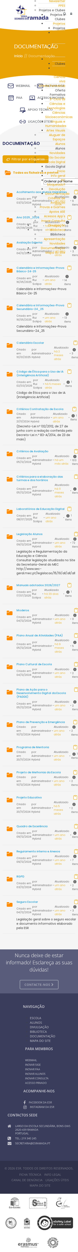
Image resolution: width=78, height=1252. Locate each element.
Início (61, 171)
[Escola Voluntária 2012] (63, 1203)
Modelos (22, 610)
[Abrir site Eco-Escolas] (14, 1203)
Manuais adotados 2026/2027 (38, 585)
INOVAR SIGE (33, 1065)
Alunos (60, 144)
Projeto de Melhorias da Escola (38, 772)
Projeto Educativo (29, 797)
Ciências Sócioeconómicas (59, 114)
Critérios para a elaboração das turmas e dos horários (39, 478)
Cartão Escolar (54, 157)
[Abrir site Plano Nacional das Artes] (53, 1242)
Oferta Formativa (52, 86)
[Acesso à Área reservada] (71, 13)
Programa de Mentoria (32, 747)
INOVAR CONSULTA (37, 1078)
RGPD (20, 876)
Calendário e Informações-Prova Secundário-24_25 (40, 307)
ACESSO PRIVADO (36, 1083)
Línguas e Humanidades (55, 123)
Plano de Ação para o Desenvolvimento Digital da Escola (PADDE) (41, 693)
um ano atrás (60, 202)
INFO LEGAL (52, 1175)
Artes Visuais (55, 130)
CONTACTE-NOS (37, 985)
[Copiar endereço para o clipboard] (69, 217)
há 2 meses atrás (58, 355)
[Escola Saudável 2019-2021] (38, 1203)
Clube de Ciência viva (59, 74)
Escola (35, 1018)
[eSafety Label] (55, 1223)
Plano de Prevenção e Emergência (40, 722)
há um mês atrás (61, 462)
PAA (19, 97)
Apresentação (54, 239)
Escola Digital (55, 162)
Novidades (57, 153)
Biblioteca (38, 1032)
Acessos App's (54, 216)
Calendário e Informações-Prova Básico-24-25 (40, 270)
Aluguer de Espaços (57, 137)
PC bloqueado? (56, 182)
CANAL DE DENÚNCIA (26, 1180)
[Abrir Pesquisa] (64, 13)
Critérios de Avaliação (32, 451)
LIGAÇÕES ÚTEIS (57, 1180)
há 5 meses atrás (58, 810)
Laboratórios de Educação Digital (40, 509)
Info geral (58, 176)
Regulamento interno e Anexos (38, 851)
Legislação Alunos (29, 534)
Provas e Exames (52, 207)
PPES (61, 5)
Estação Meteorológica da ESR (63, 50)
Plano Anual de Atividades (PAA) (39, 635)
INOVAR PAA (32, 1069)
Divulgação (39, 1027)
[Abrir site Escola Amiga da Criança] (27, 1223)
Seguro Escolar (27, 902)
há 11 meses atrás (59, 492)
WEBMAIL (23, 86)
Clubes (60, 59)
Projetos (59, 23)
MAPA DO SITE (40, 1185)
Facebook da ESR (40, 1102)
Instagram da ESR (42, 1107)
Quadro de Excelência (31, 826)
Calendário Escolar (30, 343)
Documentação (57, 193)
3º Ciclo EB (57, 99)
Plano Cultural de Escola (34, 664)
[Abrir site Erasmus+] (28, 1242)
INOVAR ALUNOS (35, 1074)
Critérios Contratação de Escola (39, 409)
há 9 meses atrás (59, 648)
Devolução (57, 189)
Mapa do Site (40, 1041)
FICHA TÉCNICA (30, 1175)
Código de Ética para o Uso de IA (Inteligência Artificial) (39, 373)
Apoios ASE (57, 211)
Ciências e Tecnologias (56, 106)
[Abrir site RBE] (11, 1223)
